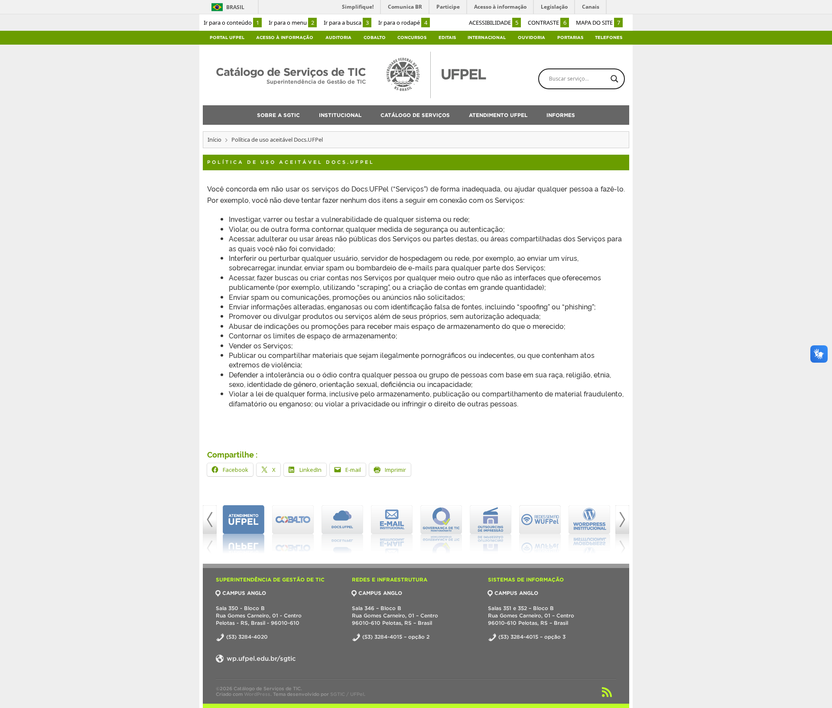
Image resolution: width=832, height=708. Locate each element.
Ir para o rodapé (402, 22)
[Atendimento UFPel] (243, 529)
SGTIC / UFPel (347, 694)
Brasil (235, 7)
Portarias (570, 37)
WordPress (257, 694)
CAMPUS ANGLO (244, 593)
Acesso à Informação (284, 37)
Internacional (487, 37)
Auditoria (338, 37)
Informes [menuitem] (560, 115)
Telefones (608, 37)
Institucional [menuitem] (340, 115)
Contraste (547, 22)
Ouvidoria (531, 37)
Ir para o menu (291, 22)
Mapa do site (598, 22)
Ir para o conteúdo (231, 22)
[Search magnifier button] (614, 79)
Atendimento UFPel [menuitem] (498, 115)
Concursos (411, 37)
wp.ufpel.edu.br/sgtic (260, 658)
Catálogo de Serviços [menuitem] (415, 115)
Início (214, 139)
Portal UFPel (227, 37)
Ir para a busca (346, 22)
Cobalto (375, 37)
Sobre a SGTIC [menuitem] (278, 115)
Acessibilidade (493, 22)
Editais (447, 37)
